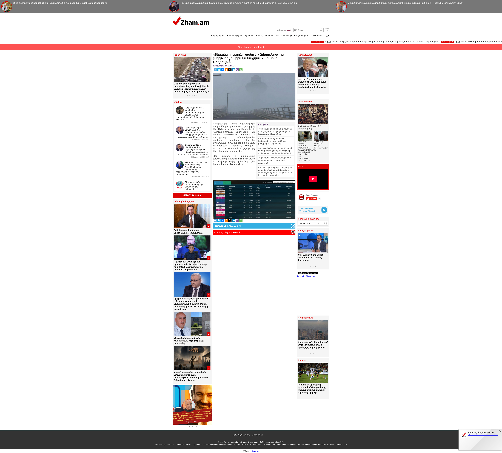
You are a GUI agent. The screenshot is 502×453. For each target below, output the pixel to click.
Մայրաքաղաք (305, 318)
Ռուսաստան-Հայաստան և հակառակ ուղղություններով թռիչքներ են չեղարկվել (272, 141)
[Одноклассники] (226, 69)
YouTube (232, 232)
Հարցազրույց (305, 231)
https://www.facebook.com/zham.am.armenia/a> (483, 435)
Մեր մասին (257, 435)
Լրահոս (178, 102)
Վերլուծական (301, 35)
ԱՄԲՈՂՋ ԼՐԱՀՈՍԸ (192, 195)
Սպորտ (302, 360)
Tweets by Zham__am (306, 276)
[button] (176, 75)
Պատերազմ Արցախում (251, 47)
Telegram (232, 226)
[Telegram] (215, 69)
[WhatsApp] (241, 69)
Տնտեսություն (272, 35)
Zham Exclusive (316, 35)
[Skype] (219, 69)
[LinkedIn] (233, 69)
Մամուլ (258, 35)
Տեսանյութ (286, 35)
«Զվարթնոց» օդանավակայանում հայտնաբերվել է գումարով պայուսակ (274, 160)
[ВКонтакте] (222, 69)
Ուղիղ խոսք (180, 55)
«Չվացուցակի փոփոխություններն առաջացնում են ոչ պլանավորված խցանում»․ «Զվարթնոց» (275, 131)
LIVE (300, 166)
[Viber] (237, 69)
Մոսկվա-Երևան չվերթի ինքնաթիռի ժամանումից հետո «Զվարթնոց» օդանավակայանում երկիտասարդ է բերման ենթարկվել (275, 171)
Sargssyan (255, 451)
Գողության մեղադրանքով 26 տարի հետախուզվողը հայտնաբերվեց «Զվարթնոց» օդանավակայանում (275, 150)
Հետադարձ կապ (241, 435)
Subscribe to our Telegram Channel (307, 209)
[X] (230, 69)
